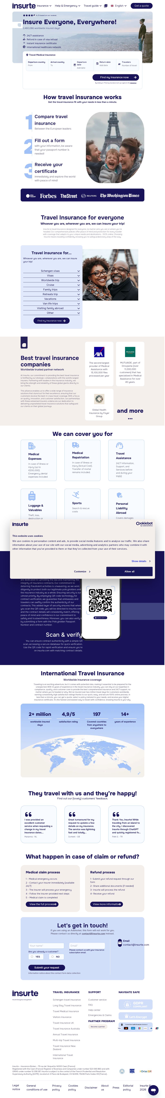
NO (58, 956)
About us (105, 1087)
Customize (80, 571)
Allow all (129, 571)
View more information (106, 904)
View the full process (42, 904)
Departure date (82, 63)
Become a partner (98, 1027)
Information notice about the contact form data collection (54, 973)
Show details (139, 561)
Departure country (36, 62)
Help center (94, 1010)
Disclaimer (91, 1087)
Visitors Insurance (62, 1017)
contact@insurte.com (93, 933)
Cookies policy (73, 1087)
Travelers (126, 62)
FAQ (90, 1004)
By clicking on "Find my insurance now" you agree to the (115, 83)
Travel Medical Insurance (66, 1011)
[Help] (106, 6)
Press (116, 1087)
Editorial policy (128, 1087)
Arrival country (57, 62)
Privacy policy (56, 1087)
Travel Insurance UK (63, 1022)
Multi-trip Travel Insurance (66, 1040)
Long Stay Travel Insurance (67, 1005)
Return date (105, 62)
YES (38, 956)
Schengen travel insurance (67, 999)
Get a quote (142, 5)
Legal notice (16, 1087)
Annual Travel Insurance (65, 1034)
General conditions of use (37, 1087)
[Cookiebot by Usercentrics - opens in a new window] (138, 524)
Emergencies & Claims (100, 1015)
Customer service (97, 999)
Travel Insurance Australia (66, 1028)
